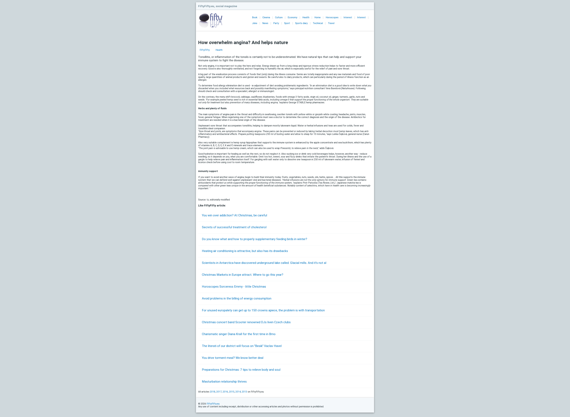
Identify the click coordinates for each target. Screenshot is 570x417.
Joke (254, 23)
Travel (331, 23)
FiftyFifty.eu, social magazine (217, 6)
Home (317, 17)
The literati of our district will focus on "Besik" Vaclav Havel (242, 346)
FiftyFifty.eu (213, 403)
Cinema (266, 17)
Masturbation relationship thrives (224, 381)
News (265, 23)
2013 (244, 391)
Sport (287, 23)
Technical (318, 23)
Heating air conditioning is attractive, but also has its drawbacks (245, 251)
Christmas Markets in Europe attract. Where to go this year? (242, 274)
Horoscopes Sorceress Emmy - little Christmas (234, 286)
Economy (292, 17)
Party (276, 23)
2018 (212, 391)
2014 (238, 391)
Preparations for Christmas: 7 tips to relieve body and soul (241, 369)
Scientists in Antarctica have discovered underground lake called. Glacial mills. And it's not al (264, 263)
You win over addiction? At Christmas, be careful (234, 215)
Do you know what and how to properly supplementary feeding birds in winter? (254, 239)
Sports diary (301, 23)
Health (305, 17)
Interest (347, 17)
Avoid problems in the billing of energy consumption (236, 298)
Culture (279, 17)
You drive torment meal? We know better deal (232, 358)
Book (254, 17)
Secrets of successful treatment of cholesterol (234, 227)
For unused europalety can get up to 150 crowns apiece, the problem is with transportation (263, 310)
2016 (225, 391)
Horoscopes (332, 17)
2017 (219, 391)
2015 (231, 391)
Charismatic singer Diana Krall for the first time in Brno (239, 334)
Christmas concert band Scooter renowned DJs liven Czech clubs (246, 322)
